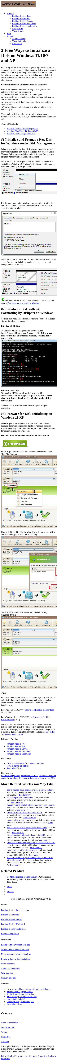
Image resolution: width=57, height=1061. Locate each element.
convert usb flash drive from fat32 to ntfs (24, 812)
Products (10, 13)
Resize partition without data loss (15, 945)
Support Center (18, 38)
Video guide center (9, 1022)
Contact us (5, 1037)
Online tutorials (8, 1027)
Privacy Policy (7, 1056)
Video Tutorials (19, 41)
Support (10, 36)
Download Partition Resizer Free (39, 710)
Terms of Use (21, 1056)
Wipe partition (7, 973)
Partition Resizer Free (21, 16)
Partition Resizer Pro (21, 18)
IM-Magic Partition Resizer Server (22, 877)
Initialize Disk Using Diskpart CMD (22, 131)
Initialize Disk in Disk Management (22, 128)
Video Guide (17, 31)
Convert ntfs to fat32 (16, 999)
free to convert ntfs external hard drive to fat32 (27, 827)
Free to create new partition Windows (23, 303)
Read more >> (25, 795)
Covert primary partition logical (20, 1001)
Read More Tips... (14, 768)
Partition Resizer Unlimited (24, 23)
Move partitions (8, 963)
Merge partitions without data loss (16, 954)
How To (10, 891)
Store (9, 33)
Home (9, 886)
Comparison (17, 28)
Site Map (33, 1056)
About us (5, 1041)
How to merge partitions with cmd (22, 996)
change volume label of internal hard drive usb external (31, 805)
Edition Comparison (10, 933)
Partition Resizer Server (22, 21)
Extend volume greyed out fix (20, 991)
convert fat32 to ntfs (15, 820)
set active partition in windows (20, 797)
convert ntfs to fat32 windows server (22, 850)
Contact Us (17, 43)
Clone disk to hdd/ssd (10, 968)
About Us (42, 1056)
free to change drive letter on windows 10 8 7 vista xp (30, 790)
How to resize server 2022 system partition (25, 763)
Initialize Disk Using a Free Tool (21, 133)
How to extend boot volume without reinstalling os (29, 989)
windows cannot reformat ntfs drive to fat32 (26, 835)
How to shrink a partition (17, 766)
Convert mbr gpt (8, 978)
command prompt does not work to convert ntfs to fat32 (31, 842)
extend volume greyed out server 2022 (38, 778)
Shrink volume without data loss (15, 949)
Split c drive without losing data (20, 994)
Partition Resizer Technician (24, 26)
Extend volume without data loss (15, 959)
